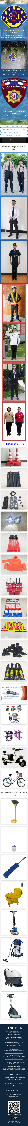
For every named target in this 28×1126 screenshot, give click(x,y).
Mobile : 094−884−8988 (14, 126)
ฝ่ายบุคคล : (9, 132)
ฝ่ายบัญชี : (11, 129)
